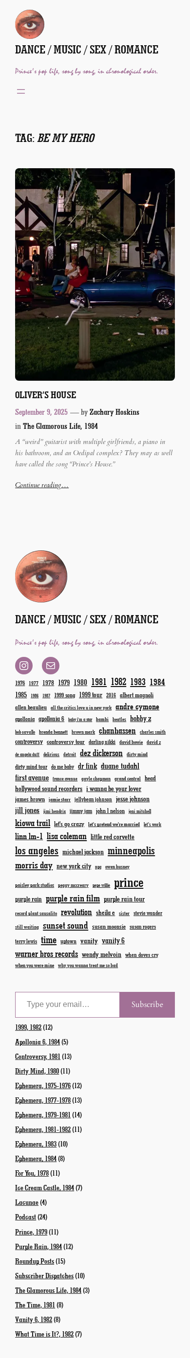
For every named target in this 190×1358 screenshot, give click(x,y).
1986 (34, 695)
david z (154, 741)
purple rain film (73, 898)
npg (98, 867)
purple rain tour (124, 898)
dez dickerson (101, 752)
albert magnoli (136, 694)
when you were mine (34, 965)
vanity (89, 940)
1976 (20, 683)
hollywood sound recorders (48, 788)
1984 (157, 682)
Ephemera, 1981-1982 (43, 1129)
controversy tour (66, 741)
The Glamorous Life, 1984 (60, 425)
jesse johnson (133, 798)
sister (124, 913)
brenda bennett (53, 731)
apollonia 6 (51, 718)
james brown (30, 798)
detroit (69, 754)
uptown (68, 941)
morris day (34, 865)
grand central (127, 778)
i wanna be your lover (113, 788)
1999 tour (90, 694)
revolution (76, 911)
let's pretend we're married (114, 824)
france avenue (65, 779)
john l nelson (110, 810)
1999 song (64, 695)
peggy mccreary (73, 885)
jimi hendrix (54, 811)
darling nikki (102, 741)
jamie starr (60, 799)
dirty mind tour (31, 766)
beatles (119, 719)
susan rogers (143, 926)
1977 (33, 683)
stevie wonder (147, 913)
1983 (138, 681)
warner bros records (46, 953)
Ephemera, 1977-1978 (43, 1100)
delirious (51, 754)
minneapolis (131, 850)
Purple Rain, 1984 (38, 1246)
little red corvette (112, 836)
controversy (29, 741)
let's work (152, 824)
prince (128, 881)
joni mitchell (140, 811)
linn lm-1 (29, 835)
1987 (46, 695)
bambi (102, 719)
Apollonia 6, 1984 (37, 1041)
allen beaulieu (31, 707)
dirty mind (137, 754)
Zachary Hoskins (114, 411)
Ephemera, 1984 (36, 1158)
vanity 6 (113, 940)
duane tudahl (120, 765)
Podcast (25, 1216)
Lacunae (26, 1202)
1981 (99, 681)
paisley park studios (34, 884)
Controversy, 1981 (37, 1056)
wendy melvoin (101, 954)
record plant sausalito (36, 913)
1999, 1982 (28, 1027)
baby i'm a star (80, 719)
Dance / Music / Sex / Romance (86, 49)
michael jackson (83, 851)
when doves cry (141, 954)
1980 (80, 682)
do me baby (62, 766)
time (49, 939)
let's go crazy (69, 823)
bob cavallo (25, 731)
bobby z (140, 718)
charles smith (153, 731)
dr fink (87, 765)
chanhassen (117, 730)
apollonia (25, 719)
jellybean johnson (93, 799)
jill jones (27, 810)
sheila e (105, 912)
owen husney (117, 866)
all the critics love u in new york (81, 707)
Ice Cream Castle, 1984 (44, 1187)
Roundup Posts (34, 1261)
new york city (74, 865)
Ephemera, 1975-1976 (43, 1085)
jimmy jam (81, 810)
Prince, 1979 (31, 1231)
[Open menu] (21, 91)
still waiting (27, 926)
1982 (118, 681)
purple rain (28, 899)
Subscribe (147, 1004)
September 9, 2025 (41, 411)
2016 (111, 695)
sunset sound (65, 924)
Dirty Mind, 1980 (37, 1071)
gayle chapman (96, 778)
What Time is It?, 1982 (44, 1334)
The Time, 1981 (35, 1304)
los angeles (36, 850)
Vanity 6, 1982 (33, 1319)
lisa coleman (67, 836)
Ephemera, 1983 (36, 1143)
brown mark (83, 731)
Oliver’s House (45, 394)
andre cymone (137, 706)
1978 (48, 682)
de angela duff (27, 754)
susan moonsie (109, 926)
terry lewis (26, 941)
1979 (64, 682)
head (150, 778)
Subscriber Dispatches (44, 1275)
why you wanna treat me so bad (88, 965)
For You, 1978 (32, 1173)
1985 (21, 694)
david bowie (131, 741)
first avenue (32, 777)
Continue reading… (42, 485)
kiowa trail (32, 823)
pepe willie (101, 885)
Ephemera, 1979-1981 (43, 1114)
